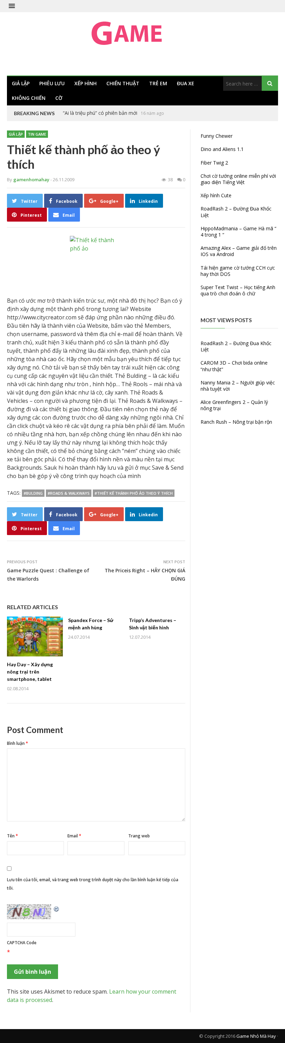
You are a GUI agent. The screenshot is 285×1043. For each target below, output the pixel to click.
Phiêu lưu (52, 83)
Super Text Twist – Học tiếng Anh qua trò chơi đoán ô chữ (238, 290)
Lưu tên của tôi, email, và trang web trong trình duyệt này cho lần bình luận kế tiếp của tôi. (92, 884)
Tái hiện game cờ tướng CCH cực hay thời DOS (238, 270)
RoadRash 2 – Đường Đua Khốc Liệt (236, 211)
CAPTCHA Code (21, 943)
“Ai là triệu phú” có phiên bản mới (100, 113)
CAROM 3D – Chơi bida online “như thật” (234, 365)
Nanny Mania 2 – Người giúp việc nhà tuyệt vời (238, 385)
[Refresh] (56, 908)
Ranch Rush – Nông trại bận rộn (236, 422)
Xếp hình (85, 83)
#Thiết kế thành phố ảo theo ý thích (134, 493)
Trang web (139, 836)
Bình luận (17, 743)
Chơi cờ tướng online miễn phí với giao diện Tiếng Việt (238, 179)
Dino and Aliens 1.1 (222, 149)
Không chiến (29, 98)
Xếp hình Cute (216, 195)
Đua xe (185, 83)
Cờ (58, 98)
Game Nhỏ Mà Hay (256, 1036)
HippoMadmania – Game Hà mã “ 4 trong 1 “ (238, 231)
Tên (12, 836)
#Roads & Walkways (69, 493)
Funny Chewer (217, 136)
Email (74, 836)
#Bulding (33, 493)
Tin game (37, 134)
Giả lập (21, 83)
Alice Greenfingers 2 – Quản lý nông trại (234, 405)
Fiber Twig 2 (214, 162)
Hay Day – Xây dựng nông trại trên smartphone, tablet (30, 671)
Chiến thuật (122, 83)
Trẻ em (158, 83)
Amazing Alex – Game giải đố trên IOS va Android (239, 251)
